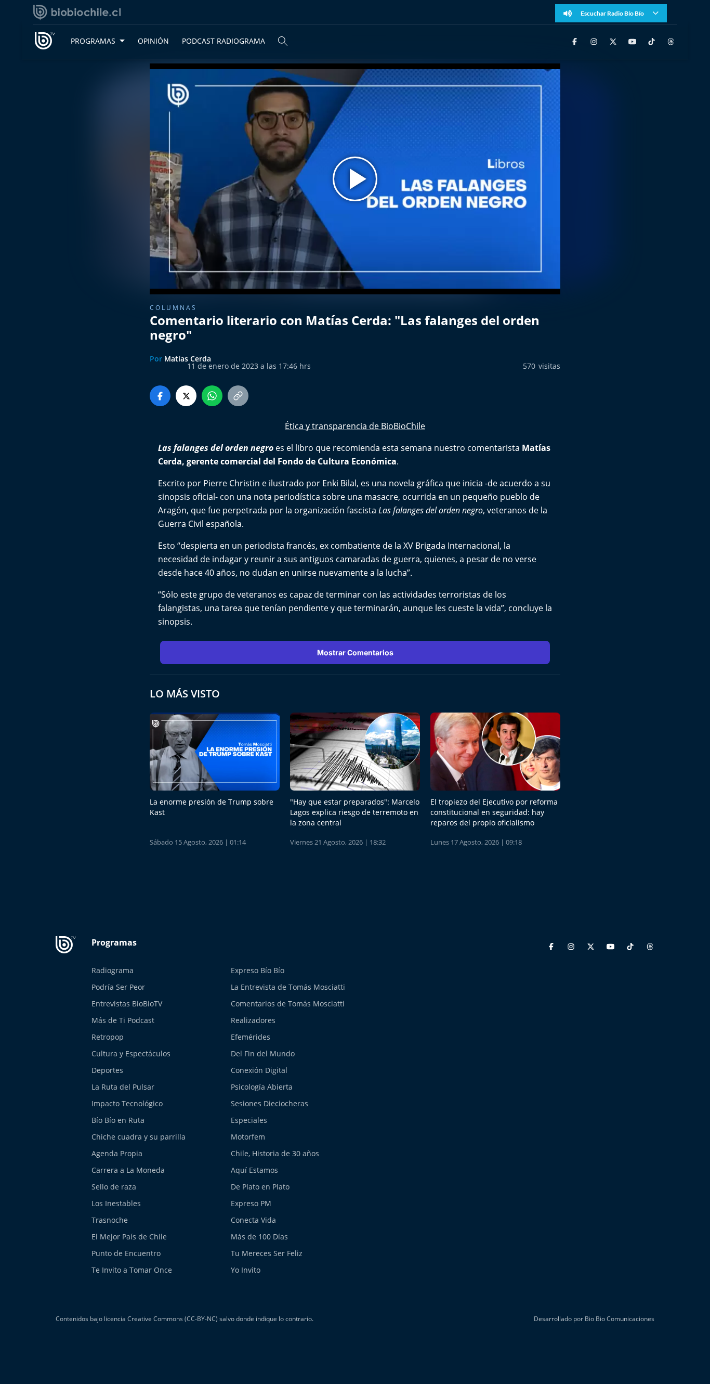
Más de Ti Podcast (122, 1020)
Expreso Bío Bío (257, 970)
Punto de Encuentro (126, 1253)
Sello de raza (113, 1187)
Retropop (107, 1037)
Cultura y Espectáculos (130, 1053)
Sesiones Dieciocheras (269, 1103)
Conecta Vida (253, 1220)
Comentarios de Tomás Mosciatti (288, 1003)
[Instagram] (593, 41)
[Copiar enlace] (238, 395)
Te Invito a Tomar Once (131, 1270)
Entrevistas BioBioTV (126, 1003)
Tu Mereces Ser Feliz (267, 1253)
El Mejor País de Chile (129, 1236)
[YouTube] (632, 41)
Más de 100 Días (259, 1236)
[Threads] (670, 41)
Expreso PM (251, 1203)
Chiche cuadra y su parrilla (138, 1137)
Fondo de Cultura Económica (337, 461)
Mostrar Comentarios (355, 652)
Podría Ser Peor (118, 987)
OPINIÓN (153, 41)
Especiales (249, 1120)
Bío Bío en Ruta (117, 1120)
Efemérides (250, 1037)
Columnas (173, 307)
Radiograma (112, 970)
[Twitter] (613, 41)
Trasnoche (109, 1220)
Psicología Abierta (262, 1087)
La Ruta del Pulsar (122, 1087)
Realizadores (253, 1020)
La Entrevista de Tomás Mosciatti (288, 987)
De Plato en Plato (260, 1187)
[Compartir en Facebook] (160, 395)
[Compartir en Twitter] (186, 395)
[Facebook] (574, 41)
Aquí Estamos (254, 1170)
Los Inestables (116, 1203)
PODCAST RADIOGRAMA (223, 41)
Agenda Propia (116, 1153)
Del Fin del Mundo (263, 1053)
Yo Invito (245, 1270)
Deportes (107, 1070)
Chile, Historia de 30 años (275, 1153)
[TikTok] (651, 41)
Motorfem (248, 1137)
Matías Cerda (187, 359)
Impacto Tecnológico (127, 1103)
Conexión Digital (259, 1070)
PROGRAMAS (93, 41)
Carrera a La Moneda (128, 1170)
